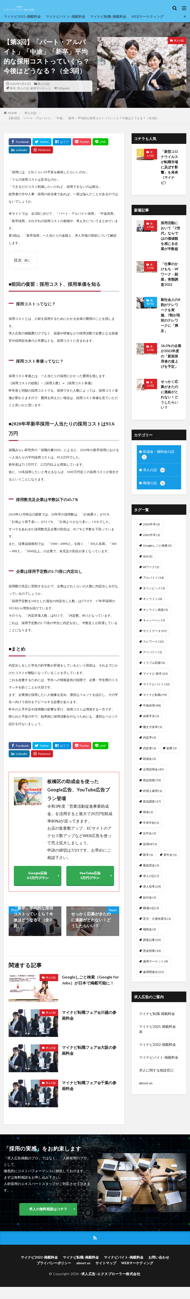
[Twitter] (41, 141)
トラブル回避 (154, 663)
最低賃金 (151, 865)
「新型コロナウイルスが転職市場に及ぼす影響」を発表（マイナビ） (169, 167)
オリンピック (154, 588)
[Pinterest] (42, 149)
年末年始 (151, 822)
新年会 (170, 855)
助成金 (149, 759)
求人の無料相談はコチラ (48, 1209)
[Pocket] (81, 141)
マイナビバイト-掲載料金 (65, 16)
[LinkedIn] (19, 149)
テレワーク (153, 641)
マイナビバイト (156, 684)
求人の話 (43, 84)
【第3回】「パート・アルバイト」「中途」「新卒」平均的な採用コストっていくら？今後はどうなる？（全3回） (83, 118)
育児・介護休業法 (157, 918)
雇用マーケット (40, 88)
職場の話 (150, 302)
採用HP (150, 844)
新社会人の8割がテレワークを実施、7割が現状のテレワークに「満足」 (170, 315)
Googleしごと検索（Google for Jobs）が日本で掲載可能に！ (90, 979)
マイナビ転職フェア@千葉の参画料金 (89, 1085)
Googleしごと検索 (157, 545)
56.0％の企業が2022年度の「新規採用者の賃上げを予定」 (171, 356)
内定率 (149, 737)
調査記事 (152, 940)
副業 (171, 748)
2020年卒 (151, 524)
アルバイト (153, 577)
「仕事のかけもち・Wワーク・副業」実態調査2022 (169, 274)
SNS (147, 556)
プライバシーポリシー (54, 1263)
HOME (12, 113)
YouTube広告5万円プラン (90, 875)
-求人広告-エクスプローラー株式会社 (110, 1274)
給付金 (149, 897)
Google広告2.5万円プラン (38, 875)
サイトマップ (105, 1263)
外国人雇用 (152, 791)
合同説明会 (153, 769)
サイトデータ (155, 631)
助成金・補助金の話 (158, 453)
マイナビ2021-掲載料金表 (157, 1029)
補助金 (149, 929)
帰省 (148, 812)
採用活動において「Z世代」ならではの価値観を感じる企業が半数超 (170, 236)
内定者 (149, 748)
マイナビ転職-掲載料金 (108, 16)
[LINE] (100, 141)
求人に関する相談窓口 (156, 1070)
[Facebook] (20, 141)
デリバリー (152, 652)
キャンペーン (154, 620)
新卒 (13, 88)
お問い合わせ (158, 1257)
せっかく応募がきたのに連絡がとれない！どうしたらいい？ (169, 394)
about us (146, 1083)
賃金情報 (152, 951)
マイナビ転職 (155, 695)
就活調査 (152, 801)
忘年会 (149, 833)
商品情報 (152, 780)
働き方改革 (152, 727)
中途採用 (152, 705)
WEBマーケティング (147, 16)
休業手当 (151, 716)
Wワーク (151, 567)
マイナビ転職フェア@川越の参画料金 (89, 1015)
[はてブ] (62, 141)
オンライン (152, 599)
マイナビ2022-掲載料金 (22, 16)
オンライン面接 (155, 609)
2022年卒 (151, 535)
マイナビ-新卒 (155, 673)
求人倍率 (152, 886)
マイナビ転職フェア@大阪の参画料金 (89, 1050)
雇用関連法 (153, 972)
